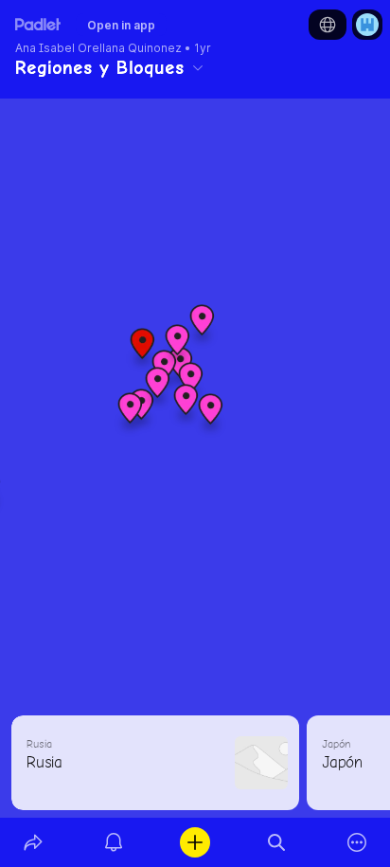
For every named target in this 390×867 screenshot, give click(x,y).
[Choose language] (327, 24)
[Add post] (195, 842)
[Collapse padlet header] (198, 67)
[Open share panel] (33, 842)
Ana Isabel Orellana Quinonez (98, 48)
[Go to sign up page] (367, 24)
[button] (143, 350)
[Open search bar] (276, 842)
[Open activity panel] (114, 842)
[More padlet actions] (357, 842)
